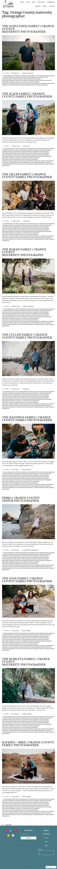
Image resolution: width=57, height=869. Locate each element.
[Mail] (13, 835)
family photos (5, 153)
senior (29, 550)
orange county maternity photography (29, 159)
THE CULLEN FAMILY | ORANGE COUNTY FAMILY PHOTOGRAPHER (27, 336)
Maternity (25, 73)
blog (37, 75)
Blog (46, 841)
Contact (46, 834)
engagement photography (45, 150)
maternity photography (7, 78)
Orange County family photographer (31, 81)
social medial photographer (25, 84)
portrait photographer (13, 84)
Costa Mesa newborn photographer (47, 75)
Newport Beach (37, 78)
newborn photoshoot (28, 78)
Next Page (8, 824)
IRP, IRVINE (28, 630)
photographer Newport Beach (47, 83)
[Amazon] (8, 835)
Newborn (19, 154)
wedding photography (49, 163)
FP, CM (28, 145)
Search (40, 849)
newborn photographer (18, 78)
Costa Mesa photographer (8, 77)
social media (48, 162)
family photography (44, 151)
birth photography (32, 75)
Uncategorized (34, 550)
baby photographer (8, 75)
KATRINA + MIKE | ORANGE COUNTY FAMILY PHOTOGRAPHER (28, 744)
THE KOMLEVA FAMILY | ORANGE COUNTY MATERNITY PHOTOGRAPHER (26, 662)
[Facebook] (10, 831)
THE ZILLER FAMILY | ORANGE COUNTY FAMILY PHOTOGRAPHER (27, 176)
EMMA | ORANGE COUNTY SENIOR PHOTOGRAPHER (21, 499)
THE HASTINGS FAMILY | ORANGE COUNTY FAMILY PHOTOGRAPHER (27, 419)
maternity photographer (43, 153)
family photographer (34, 151)
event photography (25, 151)
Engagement (24, 150)
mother (14, 154)
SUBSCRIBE (28, 838)
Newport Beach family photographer (43, 80)
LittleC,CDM (28, 469)
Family (24, 145)
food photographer (31, 77)
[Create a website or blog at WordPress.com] (28, 864)
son (15, 163)
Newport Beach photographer (9, 81)
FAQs (46, 845)
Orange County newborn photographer (11, 160)
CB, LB (24, 388)
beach (14, 75)
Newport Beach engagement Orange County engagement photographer (18, 80)
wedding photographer (39, 163)
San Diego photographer (24, 162)
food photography (40, 77)
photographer (37, 83)
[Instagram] (6, 831)
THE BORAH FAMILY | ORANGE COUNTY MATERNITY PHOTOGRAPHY (24, 252)
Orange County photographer (27, 83)
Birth (17, 75)
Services (46, 837)
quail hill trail (30, 73)
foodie (46, 77)
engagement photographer (21, 77)
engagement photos (6, 151)
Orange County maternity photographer (11, 83)
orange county (19, 81)
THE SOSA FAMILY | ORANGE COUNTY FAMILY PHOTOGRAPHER (27, 580)
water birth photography (42, 84)
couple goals (17, 150)
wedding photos (5, 165)
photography (5, 84)
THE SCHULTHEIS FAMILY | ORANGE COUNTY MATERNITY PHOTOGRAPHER (28, 29)
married (31, 153)
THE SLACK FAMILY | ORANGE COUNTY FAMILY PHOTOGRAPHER (27, 95)
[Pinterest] (15, 831)
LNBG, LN (25, 713)
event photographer (16, 151)
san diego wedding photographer (37, 162)
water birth (33, 84)
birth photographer (23, 75)
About (46, 830)
